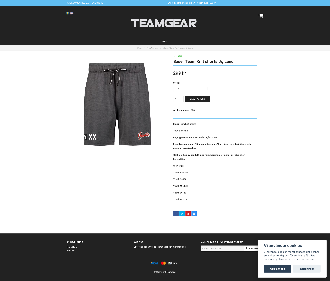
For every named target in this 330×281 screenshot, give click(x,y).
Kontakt (71, 250)
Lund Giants (154, 48)
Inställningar (307, 268)
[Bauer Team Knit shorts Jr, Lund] (114, 102)
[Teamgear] (165, 23)
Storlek (176, 82)
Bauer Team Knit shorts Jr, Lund (178, 48)
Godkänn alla (277, 268)
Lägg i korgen (197, 99)
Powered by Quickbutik (165, 275)
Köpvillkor (72, 247)
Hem (141, 48)
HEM (165, 41)
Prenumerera (253, 248)
